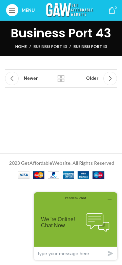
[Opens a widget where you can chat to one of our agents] (76, 226)
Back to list (61, 78)
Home (21, 46)
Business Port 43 (50, 46)
